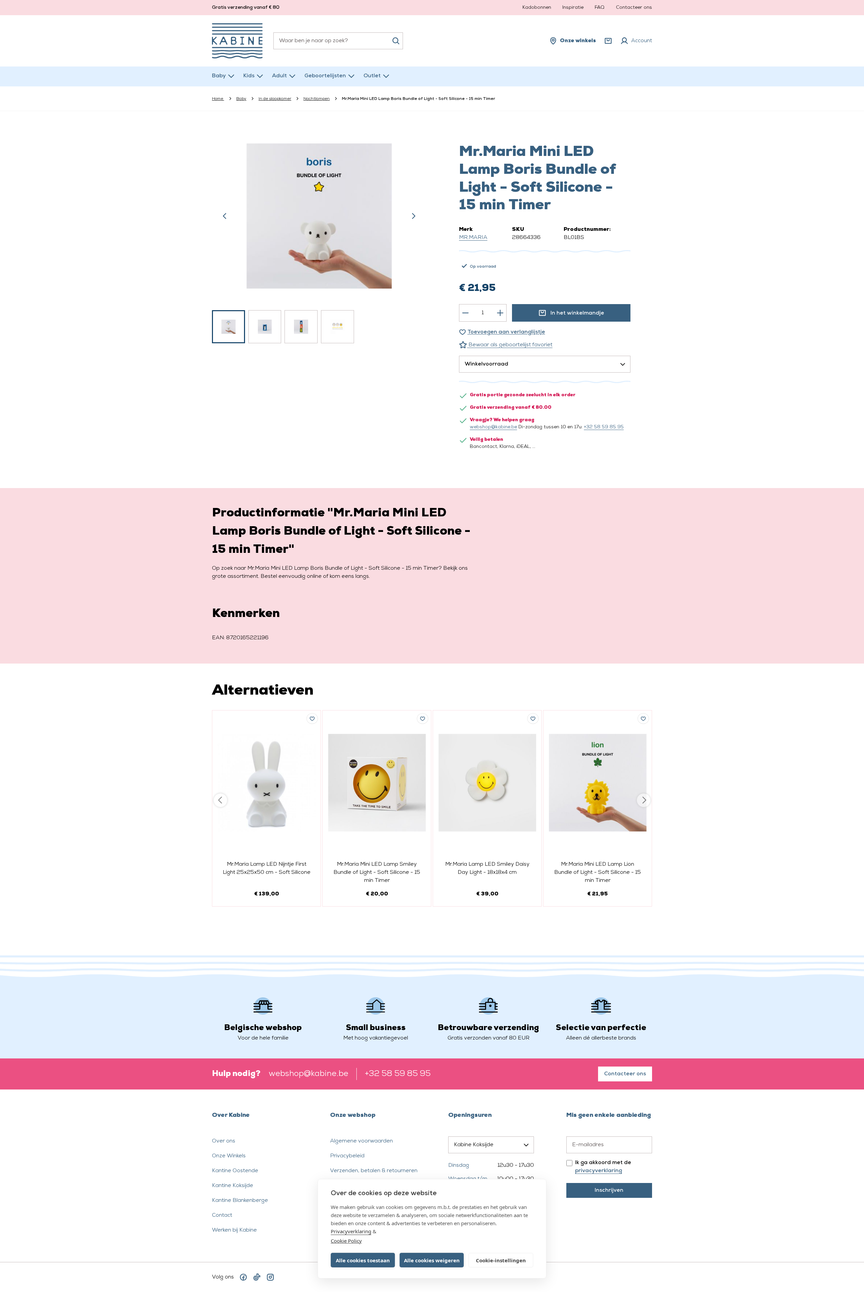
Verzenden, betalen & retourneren (373, 1171)
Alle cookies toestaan (363, 1260)
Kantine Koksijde (232, 1185)
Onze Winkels (229, 1156)
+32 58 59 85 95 (604, 427)
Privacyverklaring (351, 1231)
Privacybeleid (347, 1156)
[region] (319, 235)
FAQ (599, 7)
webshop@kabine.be (493, 427)
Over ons (223, 1141)
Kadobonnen (536, 7)
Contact (222, 1215)
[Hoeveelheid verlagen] (465, 313)
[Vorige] (224, 216)
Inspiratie (573, 7)
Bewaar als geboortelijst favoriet (509, 345)
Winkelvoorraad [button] (486, 364)
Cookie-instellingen (501, 1260)
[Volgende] (413, 216)
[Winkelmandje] (608, 41)
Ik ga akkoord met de (603, 1167)
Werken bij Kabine (234, 1230)
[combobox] (338, 40)
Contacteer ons (634, 7)
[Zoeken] (396, 41)
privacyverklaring (598, 1171)
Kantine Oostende (235, 1171)
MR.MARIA (473, 237)
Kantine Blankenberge (240, 1200)
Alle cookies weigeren (432, 1260)
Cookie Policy (346, 1240)
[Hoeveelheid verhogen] (500, 313)
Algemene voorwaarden (361, 1141)
